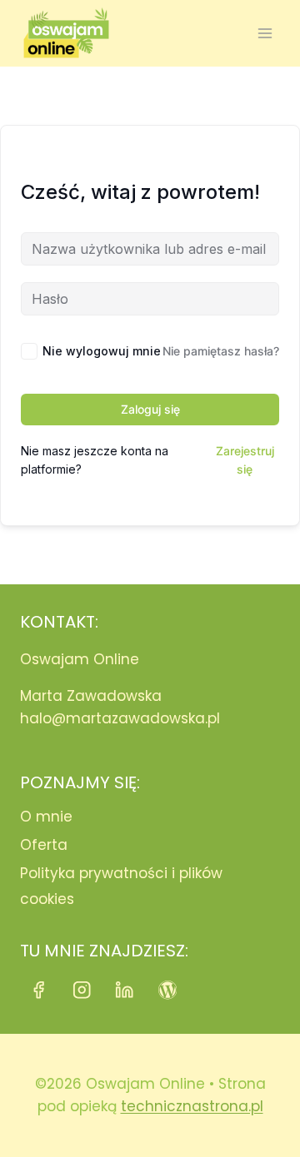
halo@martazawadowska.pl (120, 718)
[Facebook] (39, 990)
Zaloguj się (150, 409)
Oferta (44, 845)
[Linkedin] (124, 990)
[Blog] (168, 990)
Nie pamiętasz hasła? (220, 351)
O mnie (46, 817)
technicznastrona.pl (192, 1106)
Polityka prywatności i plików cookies (121, 886)
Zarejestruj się (245, 460)
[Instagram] (82, 990)
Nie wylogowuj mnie (101, 351)
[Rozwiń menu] (264, 33)
